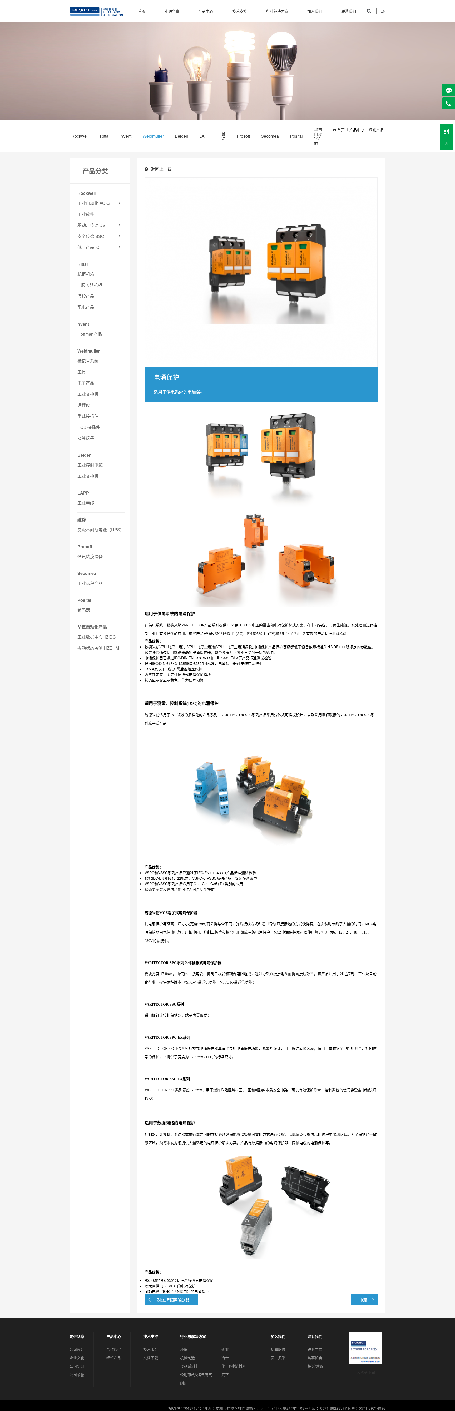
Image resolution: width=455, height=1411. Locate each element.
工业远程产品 (90, 583)
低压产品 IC (88, 247)
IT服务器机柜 (89, 285)
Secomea (270, 136)
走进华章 (172, 11)
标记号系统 (87, 361)
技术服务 (150, 1349)
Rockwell (80, 136)
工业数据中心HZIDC (96, 637)
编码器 (83, 610)
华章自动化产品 (318, 136)
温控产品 (85, 296)
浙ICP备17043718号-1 (186, 1408)
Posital (296, 136)
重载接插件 (87, 416)
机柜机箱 (85, 274)
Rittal (105, 136)
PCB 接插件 (88, 427)
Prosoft (243, 136)
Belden (181, 136)
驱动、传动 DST (92, 225)
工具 (81, 372)
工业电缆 (85, 503)
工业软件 (85, 214)
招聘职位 (278, 1349)
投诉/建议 (315, 1366)
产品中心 (205, 11)
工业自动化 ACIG (93, 203)
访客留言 (315, 1357)
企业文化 (77, 1357)
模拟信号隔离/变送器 (172, 1299)
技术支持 (239, 11)
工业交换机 (87, 394)
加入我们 (314, 11)
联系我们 (348, 11)
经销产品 (376, 129)
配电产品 (85, 307)
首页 (141, 11)
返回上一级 (161, 169)
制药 (183, 1382)
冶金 (225, 1357)
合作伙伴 (113, 1349)
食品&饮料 (188, 1366)
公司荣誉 (77, 1374)
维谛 (223, 136)
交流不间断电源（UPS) (99, 530)
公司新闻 (77, 1366)
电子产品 (85, 383)
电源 (363, 1299)
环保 (183, 1349)
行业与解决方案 (193, 1336)
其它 (225, 1374)
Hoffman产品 (89, 334)
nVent (126, 136)
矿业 (225, 1349)
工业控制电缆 (90, 465)
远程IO (83, 405)
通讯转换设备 (90, 556)
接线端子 (85, 438)
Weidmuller (153, 136)
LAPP (204, 136)
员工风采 (278, 1357)
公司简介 (77, 1349)
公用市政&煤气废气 (196, 1374)
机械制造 (187, 1357)
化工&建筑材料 (233, 1366)
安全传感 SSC (90, 236)
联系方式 (315, 1349)
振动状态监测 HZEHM (98, 648)
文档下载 (150, 1357)
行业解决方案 (277, 11)
